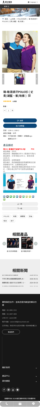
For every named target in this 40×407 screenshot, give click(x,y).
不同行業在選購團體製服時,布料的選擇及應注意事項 (20, 277)
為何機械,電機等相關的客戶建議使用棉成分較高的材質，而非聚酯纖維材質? (20, 285)
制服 (14, 216)
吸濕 (5, 221)
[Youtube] (13, 390)
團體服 (22, 216)
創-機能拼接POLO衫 (27, 251)
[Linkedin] (8, 390)
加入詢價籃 (20, 125)
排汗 (12, 221)
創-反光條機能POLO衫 (13, 251)
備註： (5, 136)
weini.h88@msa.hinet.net (19, 322)
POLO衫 (6, 216)
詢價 (21, 120)
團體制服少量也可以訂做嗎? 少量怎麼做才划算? (19, 281)
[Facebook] (4, 390)
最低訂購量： (8, 133)
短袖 (30, 216)
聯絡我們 (11, 332)
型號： (5, 130)
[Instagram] (17, 390)
